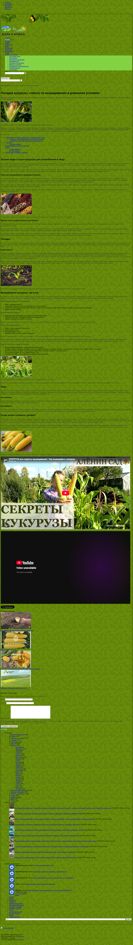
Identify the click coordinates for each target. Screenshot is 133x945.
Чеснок (18, 787)
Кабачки (19, 754)
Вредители (8, 45)
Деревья (8, 41)
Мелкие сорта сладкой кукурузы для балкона (25, 141)
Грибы (7, 46)
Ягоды (7, 53)
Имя (3, 699)
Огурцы (18, 764)
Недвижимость (14, 61)
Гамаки (11, 897)
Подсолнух (19, 769)
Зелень (11, 898)
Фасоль (18, 783)
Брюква (18, 750)
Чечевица (19, 788)
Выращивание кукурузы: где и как (17, 146)
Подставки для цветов (16, 905)
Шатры (11, 915)
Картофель (20, 757)
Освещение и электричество (19, 66)
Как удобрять (15, 151)
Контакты (8, 5)
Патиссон (19, 765)
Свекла (18, 777)
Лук (17, 760)
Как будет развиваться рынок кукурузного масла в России (20, 669)
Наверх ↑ (4, 730)
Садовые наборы (15, 908)
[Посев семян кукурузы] (16, 648)
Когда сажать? (15, 144)
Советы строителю (11, 54)
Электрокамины (14, 917)
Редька (18, 774)
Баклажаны (20, 749)
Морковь (19, 762)
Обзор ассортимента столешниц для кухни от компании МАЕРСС (50, 890)
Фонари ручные (14, 913)
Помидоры (19, 770)
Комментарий (5, 718)
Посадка (8, 142)
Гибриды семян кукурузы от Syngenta (13, 688)
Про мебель (13, 58)
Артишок (19, 747)
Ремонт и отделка (15, 64)
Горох (18, 752)
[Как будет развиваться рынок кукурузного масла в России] (16, 667)
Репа (17, 775)
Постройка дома (14, 56)
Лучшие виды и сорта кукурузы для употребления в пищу (25, 137)
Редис (18, 772)
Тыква (18, 782)
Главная (8, 2)
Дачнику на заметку (18, 738)
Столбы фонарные (15, 912)
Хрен (17, 785)
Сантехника (13, 69)
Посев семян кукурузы (8, 649)
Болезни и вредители (17, 734)
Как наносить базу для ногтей (44, 865)
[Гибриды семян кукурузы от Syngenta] (16, 686)
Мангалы (12, 902)
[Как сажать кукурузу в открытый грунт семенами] (16, 629)
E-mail (3, 703)
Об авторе (8, 4)
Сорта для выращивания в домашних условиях (26, 139)
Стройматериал (14, 68)
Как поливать (15, 149)
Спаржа (18, 780)
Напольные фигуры (16, 903)
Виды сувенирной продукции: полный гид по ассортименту (54, 878)
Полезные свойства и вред (19, 790)
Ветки (17, 895)
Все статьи (8, 7)
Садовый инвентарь (17, 792)
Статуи (11, 910)
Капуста (18, 755)
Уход (7, 147)
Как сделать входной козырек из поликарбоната (50, 871)
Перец (18, 767)
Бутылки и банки (21, 893)
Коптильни (12, 900)
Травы (7, 43)
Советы (18, 778)
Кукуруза (19, 759)
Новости (13, 743)
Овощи (7, 40)
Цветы (12, 799)
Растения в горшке (15, 907)
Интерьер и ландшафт (17, 59)
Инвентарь (8, 50)
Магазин (8, 9)
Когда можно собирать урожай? (16, 152)
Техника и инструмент (16, 63)
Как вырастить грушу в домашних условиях (40, 884)
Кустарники (9, 48)
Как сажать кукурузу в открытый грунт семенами (17, 630)
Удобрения (8, 51)
